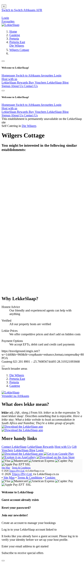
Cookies (50, 477)
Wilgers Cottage (19, 50)
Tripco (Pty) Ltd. (17, 470)
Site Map (6, 467)
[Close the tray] (3, 560)
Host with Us (63, 446)
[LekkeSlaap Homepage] (10, 25)
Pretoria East (17, 42)
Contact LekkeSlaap (14, 446)
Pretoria (14, 38)
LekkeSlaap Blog (58, 82)
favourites (47, 75)
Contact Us (31, 86)
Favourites (8, 21)
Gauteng (14, 35)
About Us (17, 86)
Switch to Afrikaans (28, 75)
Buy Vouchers (38, 82)
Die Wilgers (16, 45)
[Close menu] (3, 61)
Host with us (9, 79)
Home (13, 31)
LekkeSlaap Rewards (15, 82)
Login (57, 75)
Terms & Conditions (21, 467)
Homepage (9, 75)
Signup (6, 86)
